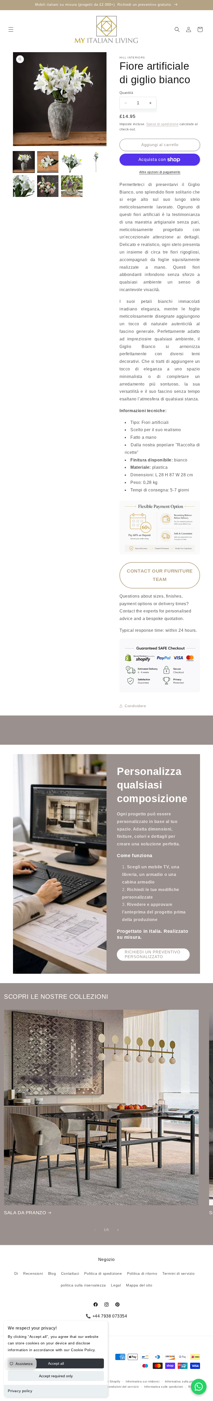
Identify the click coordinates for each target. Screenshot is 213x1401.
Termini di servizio (178, 1273)
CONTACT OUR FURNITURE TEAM (160, 575)
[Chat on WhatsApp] (199, 1386)
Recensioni (33, 1273)
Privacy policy (20, 1391)
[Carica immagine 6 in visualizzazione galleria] (48, 186)
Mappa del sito (139, 1285)
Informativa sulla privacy (182, 1381)
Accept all (56, 1363)
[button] (11, 29)
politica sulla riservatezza (83, 1285)
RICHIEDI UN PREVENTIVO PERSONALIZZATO (153, 954)
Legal (116, 1285)
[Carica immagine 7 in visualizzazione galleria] (72, 186)
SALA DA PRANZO (25, 1212)
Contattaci (70, 1273)
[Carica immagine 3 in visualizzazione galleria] (72, 162)
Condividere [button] (135, 706)
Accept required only (56, 1376)
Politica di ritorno (142, 1273)
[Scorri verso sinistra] (95, 1230)
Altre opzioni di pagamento (160, 172)
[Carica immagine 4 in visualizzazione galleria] (96, 162)
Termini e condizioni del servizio (116, 1386)
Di (16, 1273)
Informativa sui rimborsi (142, 1381)
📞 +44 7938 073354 (106, 1316)
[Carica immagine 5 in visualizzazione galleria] (24, 186)
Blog (52, 1273)
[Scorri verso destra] (118, 1230)
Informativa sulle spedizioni (163, 1386)
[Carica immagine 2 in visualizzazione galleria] (48, 162)
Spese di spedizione (162, 124)
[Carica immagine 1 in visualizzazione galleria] (24, 162)
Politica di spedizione (103, 1273)
